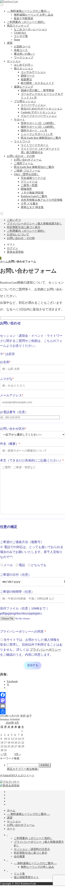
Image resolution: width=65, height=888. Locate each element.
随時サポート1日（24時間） (38, 126)
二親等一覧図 (29, 185)
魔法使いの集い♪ (24, 53)
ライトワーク (22, 141)
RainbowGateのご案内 (34, 196)
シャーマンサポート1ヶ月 (37, 134)
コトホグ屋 (21, 36)
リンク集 (19, 873)
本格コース (21, 50)
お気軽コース (22, 46)
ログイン (12, 248)
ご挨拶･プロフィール (27, 170)
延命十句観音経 (23, 18)
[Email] (32, 706)
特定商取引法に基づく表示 (23, 227)
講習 (9, 42)
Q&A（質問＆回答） (27, 174)
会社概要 (19, 856)
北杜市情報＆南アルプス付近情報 (41, 199)
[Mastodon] (32, 700)
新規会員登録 (15, 251)
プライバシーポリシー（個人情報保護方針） (34, 223)
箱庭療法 (26, 79)
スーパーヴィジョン (33, 104)
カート (11, 828)
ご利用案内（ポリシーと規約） (26, 22)
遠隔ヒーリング (23, 86)
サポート (19, 119)
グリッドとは (29, 181)
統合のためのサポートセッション (41, 108)
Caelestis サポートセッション (38, 112)
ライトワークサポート (35, 145)
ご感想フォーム (23, 163)
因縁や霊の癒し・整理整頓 (37, 90)
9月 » (17, 754)
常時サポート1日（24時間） (38, 123)
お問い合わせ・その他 (21, 156)
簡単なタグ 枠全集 (32, 207)
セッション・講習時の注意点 (32, 849)
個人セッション (23, 68)
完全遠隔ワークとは (33, 177)
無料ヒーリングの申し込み (37, 866)
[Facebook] (32, 695)
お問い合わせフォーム (28, 159)
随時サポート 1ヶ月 (34, 130)
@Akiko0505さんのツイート (17, 775)
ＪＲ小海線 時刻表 (32, 192)
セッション (14, 61)
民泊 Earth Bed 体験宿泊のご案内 (41, 137)
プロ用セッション (25, 101)
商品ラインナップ (18, 25)
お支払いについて (18, 234)
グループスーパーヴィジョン (39, 115)
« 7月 (4, 754)
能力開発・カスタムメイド (37, 83)
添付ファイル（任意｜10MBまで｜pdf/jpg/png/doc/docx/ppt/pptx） (24, 611)
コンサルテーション (33, 72)
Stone (17, 39)
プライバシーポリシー (45, 649)
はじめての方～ (23, 64)
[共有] (32, 711)
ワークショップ (23, 57)
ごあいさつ (14, 219)
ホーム (4, 261)
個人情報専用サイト (26, 877)
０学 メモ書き (29, 203)
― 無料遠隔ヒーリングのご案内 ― (28, 11)
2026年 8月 (12, 722)
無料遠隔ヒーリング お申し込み (33, 14)
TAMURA (20, 32)
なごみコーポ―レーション (30, 29)
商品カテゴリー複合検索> (23, 769)
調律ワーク (28, 75)
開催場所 (26, 188)
